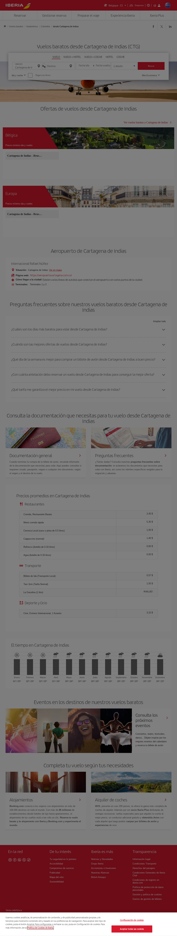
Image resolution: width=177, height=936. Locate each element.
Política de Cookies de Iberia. (40, 927)
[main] (88, 924)
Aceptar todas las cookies (132, 928)
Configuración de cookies (132, 920)
